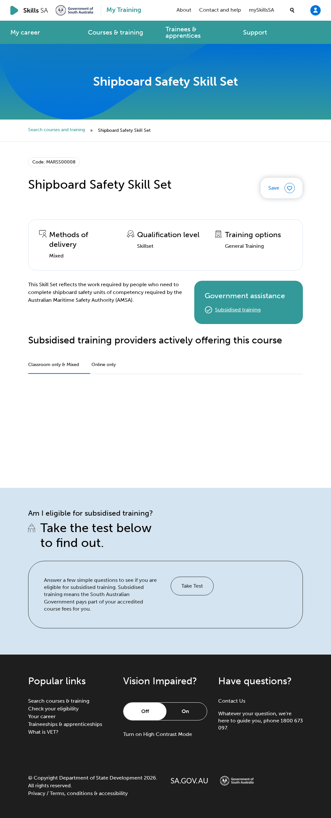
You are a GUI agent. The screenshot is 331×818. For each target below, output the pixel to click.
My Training (123, 10)
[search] (292, 10)
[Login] (315, 10)
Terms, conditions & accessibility (89, 793)
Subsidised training (238, 310)
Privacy (36, 793)
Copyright (46, 778)
